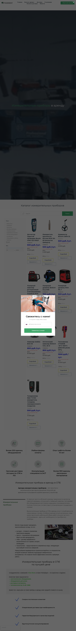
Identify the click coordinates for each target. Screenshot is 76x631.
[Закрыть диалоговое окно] (73, 2)
